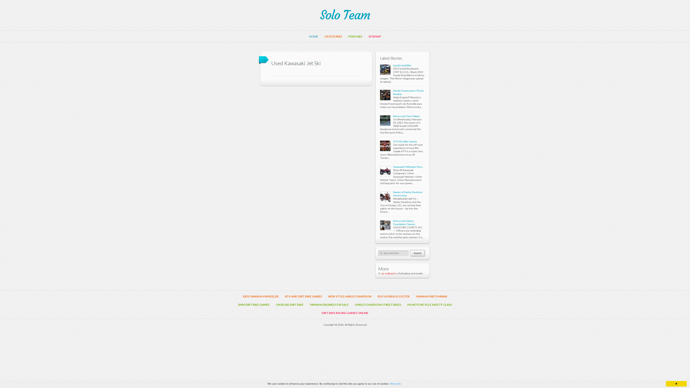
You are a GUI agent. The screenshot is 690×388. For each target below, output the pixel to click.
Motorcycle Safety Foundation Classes (404, 222)
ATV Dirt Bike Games (405, 141)
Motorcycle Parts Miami (406, 116)
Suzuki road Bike (402, 65)
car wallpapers (389, 273)
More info (395, 383)
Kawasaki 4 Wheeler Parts (408, 166)
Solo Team (345, 15)
